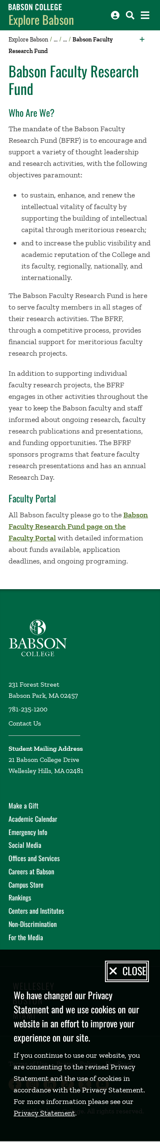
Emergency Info (28, 832)
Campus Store (26, 884)
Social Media (25, 845)
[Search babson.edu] (130, 15)
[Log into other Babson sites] (115, 15)
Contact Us (25, 723)
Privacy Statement (44, 1113)
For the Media (26, 937)
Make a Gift (23, 805)
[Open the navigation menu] (145, 15)
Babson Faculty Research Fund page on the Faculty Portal (78, 526)
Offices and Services (34, 858)
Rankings (20, 897)
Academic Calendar (33, 819)
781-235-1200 (28, 709)
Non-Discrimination (33, 924)
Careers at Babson (31, 871)
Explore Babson (41, 19)
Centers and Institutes (36, 911)
